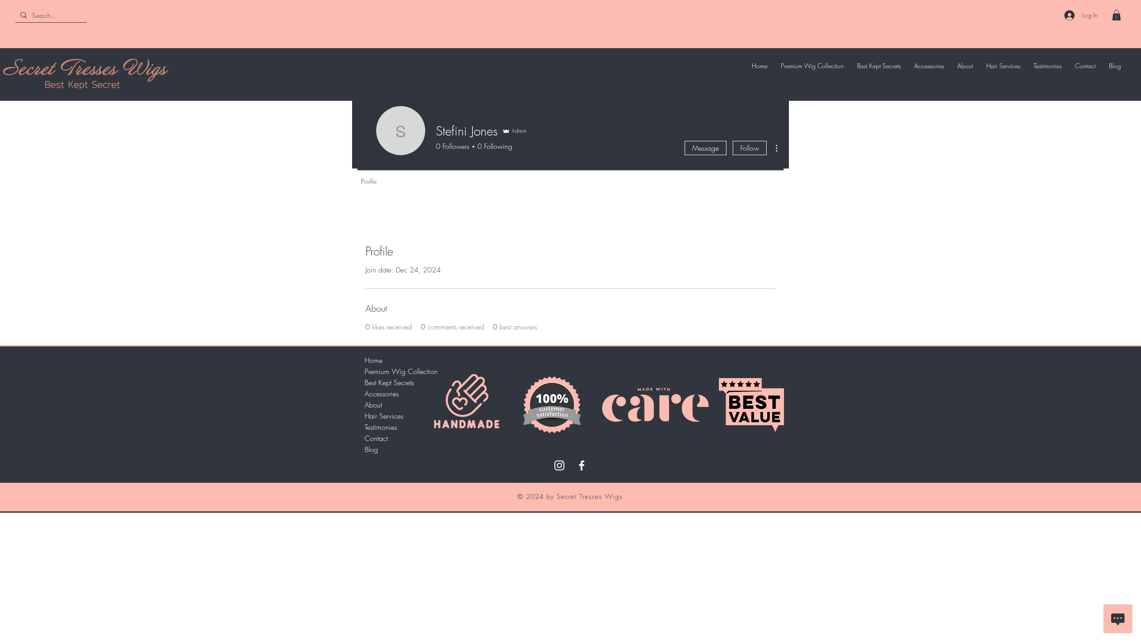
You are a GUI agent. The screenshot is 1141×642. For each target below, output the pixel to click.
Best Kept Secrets (389, 382)
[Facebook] (581, 465)
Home (373, 360)
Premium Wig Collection (396, 371)
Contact (376, 438)
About (373, 405)
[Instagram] (559, 465)
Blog (371, 449)
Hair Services (384, 416)
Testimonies (381, 427)
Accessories (382, 394)
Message (705, 148)
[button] (1116, 15)
